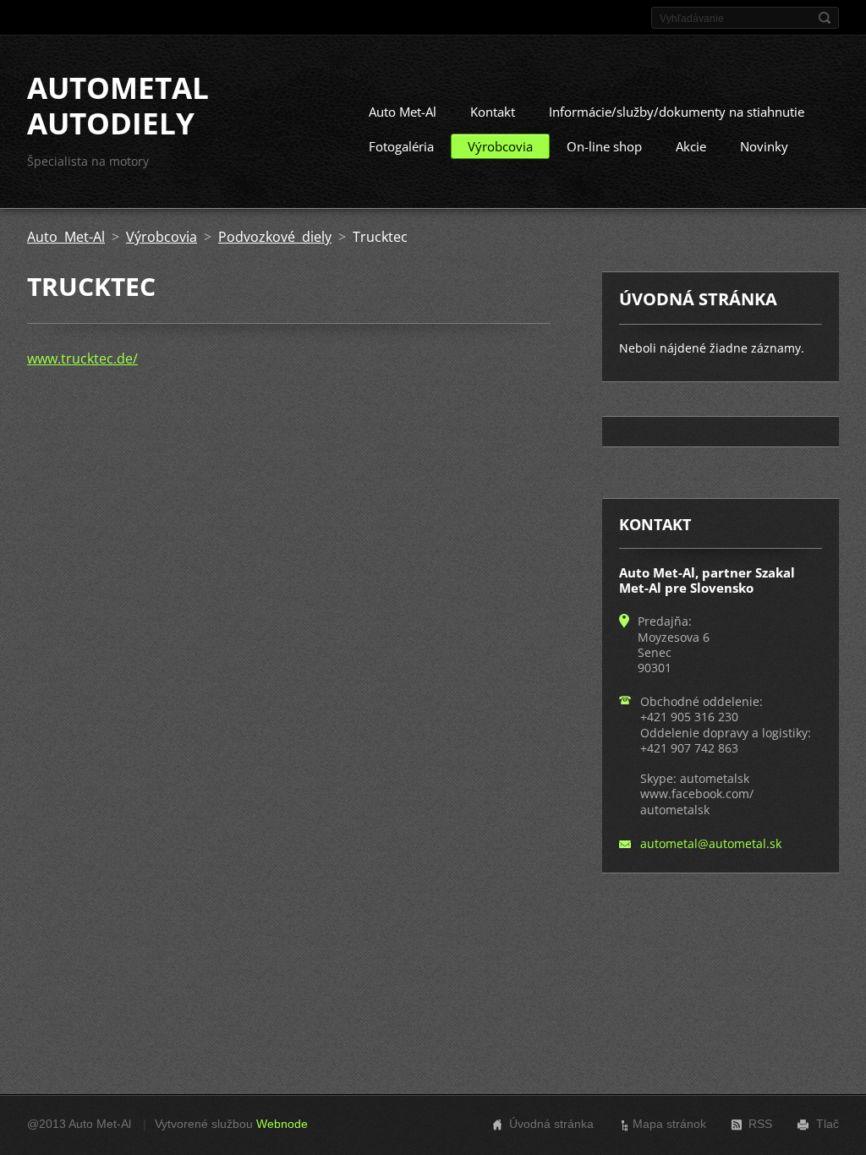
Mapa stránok (669, 1123)
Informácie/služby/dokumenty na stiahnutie (676, 111)
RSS (760, 1123)
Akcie (691, 146)
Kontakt (492, 111)
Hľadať (824, 17)
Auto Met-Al (402, 111)
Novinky (764, 146)
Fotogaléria (401, 146)
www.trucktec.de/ (82, 358)
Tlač (827, 1123)
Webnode (282, 1123)
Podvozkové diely (275, 236)
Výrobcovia (500, 146)
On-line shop (604, 146)
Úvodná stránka (551, 1123)
